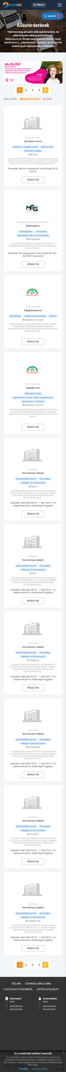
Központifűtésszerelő (26, 479)
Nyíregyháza (34, 239)
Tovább (23, 1068)
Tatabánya (34, 660)
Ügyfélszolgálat (48, 989)
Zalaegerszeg (33, 921)
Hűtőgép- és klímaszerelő (33, 483)
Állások (40, 5)
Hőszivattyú (45, 479)
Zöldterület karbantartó (35, 316)
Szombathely (34, 747)
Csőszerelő (41, 231)
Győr (34, 573)
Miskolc (34, 154)
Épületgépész (26, 231)
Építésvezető (47, 147)
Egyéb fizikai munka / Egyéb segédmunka (33, 397)
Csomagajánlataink (38, 983)
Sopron (34, 486)
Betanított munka (33, 393)
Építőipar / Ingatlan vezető (25, 147)
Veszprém (34, 834)
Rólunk (16, 983)
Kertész (52, 316)
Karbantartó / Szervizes (33, 401)
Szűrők (53, 16)
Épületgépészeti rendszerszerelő (33, 235)
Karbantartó (15, 316)
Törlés (48, 99)
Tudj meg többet (39, 1069)
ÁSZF (12, 1002)
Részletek (33, 180)
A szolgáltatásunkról (18, 989)
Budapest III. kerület (34, 320)
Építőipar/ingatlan (33, 151)
